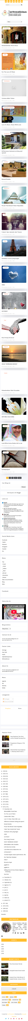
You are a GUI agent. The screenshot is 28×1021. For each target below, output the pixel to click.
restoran (4, 1002)
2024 (4, 776)
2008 (4, 911)
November (7, 877)
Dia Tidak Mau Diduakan (10, 857)
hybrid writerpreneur (9, 518)
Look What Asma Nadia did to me (12, 443)
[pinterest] (22, 1)
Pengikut (8, 708)
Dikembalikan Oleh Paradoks (11, 390)
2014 (4, 801)
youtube (4, 549)
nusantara (15, 999)
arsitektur (6, 162)
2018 (4, 791)
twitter (4, 542)
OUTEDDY (5, 311)
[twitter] (6, 1)
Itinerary (4, 685)
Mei (5, 892)
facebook (4, 540)
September (7, 882)
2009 (4, 908)
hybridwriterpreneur (7, 656)
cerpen (5, 267)
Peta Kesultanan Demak (15, 964)
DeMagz (6, 526)
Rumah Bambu (6, 179)
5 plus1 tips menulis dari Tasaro (12, 232)
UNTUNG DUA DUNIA (8, 417)
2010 (4, 906)
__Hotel (4, 566)
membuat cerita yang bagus (10, 258)
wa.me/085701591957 (7, 671)
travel (3, 1005)
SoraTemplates (10, 1014)
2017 (4, 794)
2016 (4, 796)
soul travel (14, 1002)
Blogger (19, 492)
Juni (5, 890)
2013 (4, 804)
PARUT (6, 859)
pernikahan (6, 28)
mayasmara (6, 188)
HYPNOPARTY (6, 469)
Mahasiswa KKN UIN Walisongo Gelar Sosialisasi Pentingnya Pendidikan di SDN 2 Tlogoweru (13, 511)
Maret (6, 897)
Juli (5, 887)
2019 (4, 789)
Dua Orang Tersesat (8, 337)
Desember (7, 809)
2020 (4, 786)
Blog (3, 582)
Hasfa (5, 502)
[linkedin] (21, 933)
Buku (3, 584)
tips (5, 214)
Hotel (3, 997)
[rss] (16, 1)
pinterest (4, 544)
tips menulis (6, 133)
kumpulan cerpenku (8, 107)
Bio (3, 683)
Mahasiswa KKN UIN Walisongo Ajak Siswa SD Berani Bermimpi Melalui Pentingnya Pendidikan (14, 505)
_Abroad (4, 573)
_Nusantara (5, 575)
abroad (12, 997)
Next (20, 478)
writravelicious (5, 659)
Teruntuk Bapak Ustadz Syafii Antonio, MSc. (15, 854)
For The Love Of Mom (8, 72)
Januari (6, 900)
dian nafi (6, 514)
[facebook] (8, 1)
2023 (4, 778)
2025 (4, 773)
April (5, 895)
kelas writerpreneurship (20, 709)
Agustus (6, 885)
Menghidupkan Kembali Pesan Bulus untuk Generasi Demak (12, 516)
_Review (4, 577)
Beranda (3, 914)
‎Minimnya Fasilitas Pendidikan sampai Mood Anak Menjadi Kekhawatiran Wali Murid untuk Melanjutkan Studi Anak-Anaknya (13, 522)
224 (16, 478)
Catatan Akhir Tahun (8, 98)
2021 (4, 784)
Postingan (6, 699)
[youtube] (19, 1)
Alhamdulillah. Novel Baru (10, 45)
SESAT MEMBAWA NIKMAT (9, 364)
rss (3, 551)
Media (3, 688)
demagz (4, 650)
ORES (3, 285)
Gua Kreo (6, 874)
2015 (4, 799)
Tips (3, 562)
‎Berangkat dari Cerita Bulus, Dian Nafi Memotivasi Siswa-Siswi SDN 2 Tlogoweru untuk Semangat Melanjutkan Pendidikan (13, 528)
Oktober (6, 880)
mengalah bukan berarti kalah (17, 970)
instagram (4, 546)
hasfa (3, 654)
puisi (5, 320)
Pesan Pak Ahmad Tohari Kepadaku (12, 205)
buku (5, 54)
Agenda (4, 681)
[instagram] (14, 1)
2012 (4, 806)
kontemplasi (7, 81)
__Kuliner (4, 568)
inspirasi (6, 294)
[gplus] (11, 1)
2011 (4, 903)
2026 (4, 771)
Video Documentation (7, 579)
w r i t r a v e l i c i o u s (10, 508)
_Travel (4, 564)
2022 (4, 781)
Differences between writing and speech (14, 821)
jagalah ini (6, 865)
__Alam (4, 570)
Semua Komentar (8, 701)
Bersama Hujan (8, 862)
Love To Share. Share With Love (11, 124)
